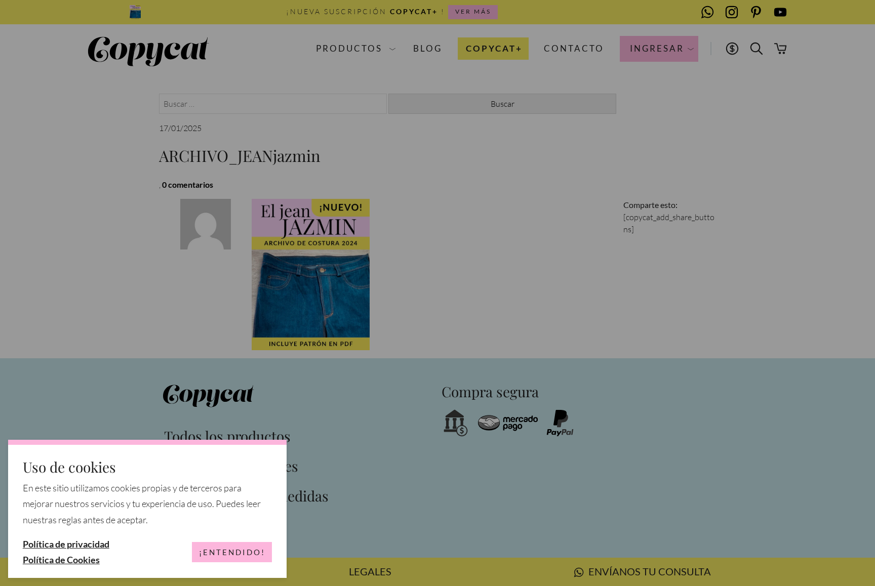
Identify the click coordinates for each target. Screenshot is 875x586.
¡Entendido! (232, 552)
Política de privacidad (66, 544)
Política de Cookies (61, 560)
